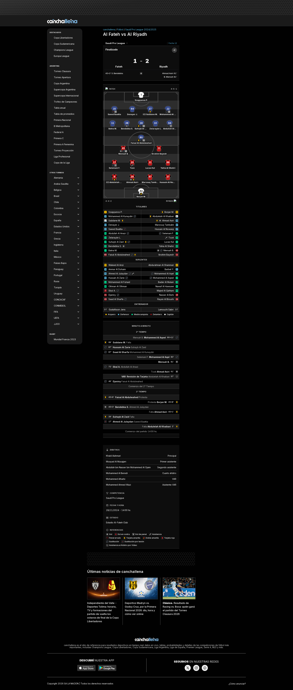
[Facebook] (205, 668)
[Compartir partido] (174, 50)
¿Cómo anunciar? (237, 683)
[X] (188, 668)
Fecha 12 (173, 43)
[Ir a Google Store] (107, 668)
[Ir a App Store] (86, 668)
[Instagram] (196, 668)
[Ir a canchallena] (62, 21)
